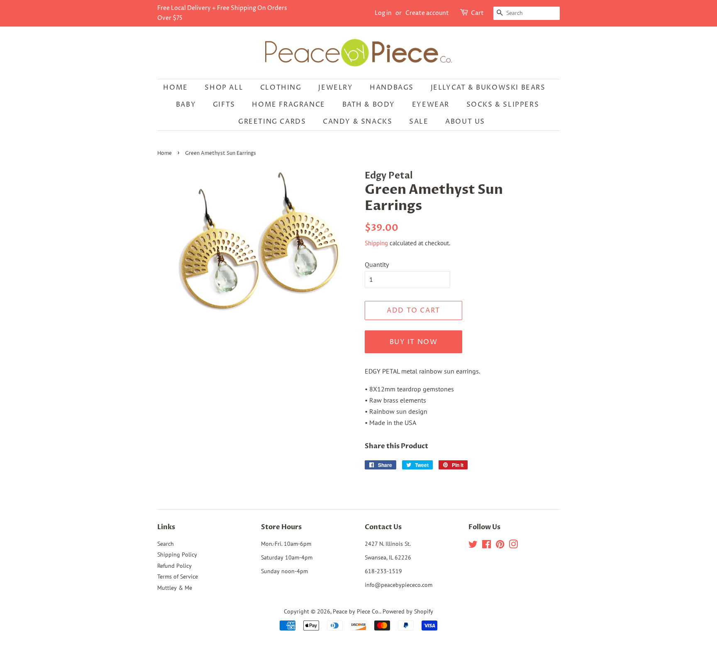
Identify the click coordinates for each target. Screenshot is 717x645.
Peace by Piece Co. (356, 611)
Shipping (376, 243)
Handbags (392, 87)
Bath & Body (368, 104)
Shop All (224, 87)
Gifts (224, 104)
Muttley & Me (174, 587)
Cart (477, 13)
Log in (383, 13)
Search (165, 543)
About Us (465, 121)
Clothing (281, 87)
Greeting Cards (272, 121)
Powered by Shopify (408, 611)
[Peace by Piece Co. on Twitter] (473, 546)
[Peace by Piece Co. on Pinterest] (500, 546)
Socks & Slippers (502, 104)
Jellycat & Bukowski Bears (488, 87)
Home (175, 87)
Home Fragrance (288, 104)
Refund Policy (174, 565)
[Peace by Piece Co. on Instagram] (513, 546)
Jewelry (335, 87)
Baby (186, 104)
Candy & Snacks (357, 121)
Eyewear (430, 104)
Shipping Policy (177, 554)
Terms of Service (177, 576)
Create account (427, 13)
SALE (418, 121)
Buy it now (414, 342)
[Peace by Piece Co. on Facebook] (486, 546)
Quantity (377, 264)
